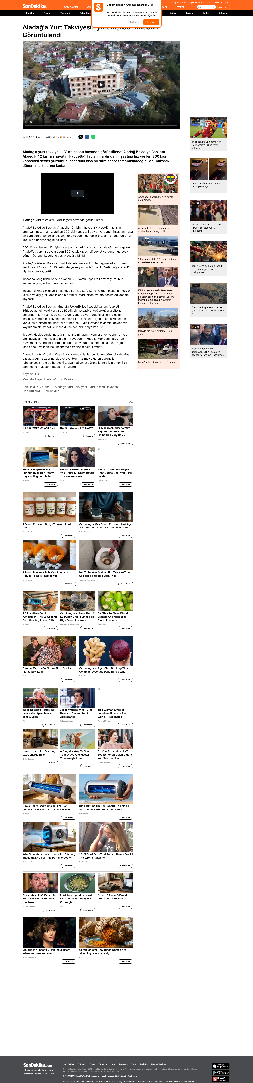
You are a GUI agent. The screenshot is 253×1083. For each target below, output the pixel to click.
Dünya (92, 1064)
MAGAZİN (163, 7)
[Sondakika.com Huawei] (221, 1079)
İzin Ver (151, 22)
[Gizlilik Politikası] (87, 1081)
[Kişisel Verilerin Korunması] (147, 1081)
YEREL (180, 7)
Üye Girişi (222, 7)
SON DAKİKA (71, 7)
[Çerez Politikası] (127, 1081)
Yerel (134, 1064)
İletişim (44, 1074)
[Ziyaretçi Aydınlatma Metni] (171, 1081)
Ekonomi (103, 1064)
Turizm (189, 13)
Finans (47, 13)
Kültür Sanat (86, 13)
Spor (113, 1064)
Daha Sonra (133, 22)
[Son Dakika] (38, 6)
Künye (51, 1074)
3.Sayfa (223, 13)
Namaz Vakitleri (159, 1064)
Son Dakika (68, 1064)
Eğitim (206, 13)
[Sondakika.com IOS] (221, 1066)
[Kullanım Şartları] (70, 1081)
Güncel (81, 1064)
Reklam (38, 1074)
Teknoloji (65, 13)
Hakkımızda (28, 1074)
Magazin (123, 1064)
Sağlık (173, 13)
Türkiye (28, 310)
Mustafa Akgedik (69, 306)
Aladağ (27, 220)
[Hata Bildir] (190, 1081)
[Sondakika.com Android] (221, 1072)
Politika (30, 13)
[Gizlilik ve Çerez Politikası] (107, 1081)
